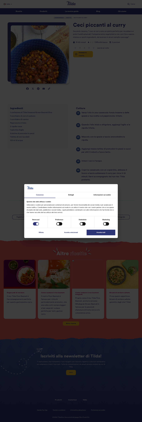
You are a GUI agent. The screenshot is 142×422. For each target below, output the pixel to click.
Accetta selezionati (71, 232)
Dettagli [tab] (71, 195)
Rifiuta (41, 232)
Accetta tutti (100, 232)
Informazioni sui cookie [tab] (102, 195)
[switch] (59, 223)
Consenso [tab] (40, 195)
